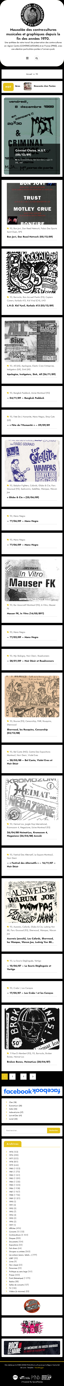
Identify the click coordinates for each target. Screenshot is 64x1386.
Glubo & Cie (44, 485)
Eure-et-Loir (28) (15, 1105)
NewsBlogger (39, 1367)
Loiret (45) (13, 1119)
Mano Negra (38, 416)
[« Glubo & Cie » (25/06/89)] (32, 460)
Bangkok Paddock (22, 392)
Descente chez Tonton (17, 86)
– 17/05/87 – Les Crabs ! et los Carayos (30, 993)
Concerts (12, 1231)
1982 (11, 1175)
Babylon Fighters (21, 485)
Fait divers (13, 1248)
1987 (11, 1191)
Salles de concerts (16, 1284)
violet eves (33, 755)
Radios (12, 1281)
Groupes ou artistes (17, 1251)
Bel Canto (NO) (21, 751)
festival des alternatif (23, 854)
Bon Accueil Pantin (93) (33, 297)
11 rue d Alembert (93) (20, 1053)
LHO (43, 300)
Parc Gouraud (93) (19, 930)
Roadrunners (43, 655)
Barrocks (18, 297)
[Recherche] (36, 58)
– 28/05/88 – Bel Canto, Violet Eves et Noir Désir (29, 762)
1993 (11, 1211)
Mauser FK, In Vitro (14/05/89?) (25, 613)
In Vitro (44, 605)
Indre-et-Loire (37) (16, 1112)
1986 (11, 1188)
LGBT (11, 1258)
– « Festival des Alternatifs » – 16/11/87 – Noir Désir (31, 864)
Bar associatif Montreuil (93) (27, 605)
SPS (20, 231)
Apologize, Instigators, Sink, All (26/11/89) (31, 374)
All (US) (17, 365)
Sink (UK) (26, 369)
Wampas (45, 488)
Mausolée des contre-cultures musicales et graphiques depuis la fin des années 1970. (33, 34)
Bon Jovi (17, 228)
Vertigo (37, 960)
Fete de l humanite (22, 416)
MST (21, 163)
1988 (11, 1195)
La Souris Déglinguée (23, 960)
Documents (13, 1241)
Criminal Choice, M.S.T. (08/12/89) (30, 152)
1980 (11, 1168)
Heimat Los (19, 824)
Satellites (36, 488)
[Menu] (27, 58)
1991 (11, 1205)
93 (18, 160)
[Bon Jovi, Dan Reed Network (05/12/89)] (32, 203)
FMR (39, 721)
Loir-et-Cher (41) (15, 1115)
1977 (11, 1158)
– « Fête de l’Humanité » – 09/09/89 (28, 425)
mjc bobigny (19, 655)
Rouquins (47, 721)
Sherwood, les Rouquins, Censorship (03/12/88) (27, 731)
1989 (11, 1198)
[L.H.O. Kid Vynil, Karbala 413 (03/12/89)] (32, 272)
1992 (11, 1208)
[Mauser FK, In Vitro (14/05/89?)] (32, 580)
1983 (11, 1178)
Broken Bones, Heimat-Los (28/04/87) (28, 1061)
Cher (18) (13, 1102)
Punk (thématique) (16, 1278)
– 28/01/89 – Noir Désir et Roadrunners (30, 661)
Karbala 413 (20, 300)
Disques (12, 1238)
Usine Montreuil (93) (40, 392)
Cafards (33, 485)
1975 (11, 1152)
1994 (11, 1215)
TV (10, 1288)
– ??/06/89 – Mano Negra (22, 521)
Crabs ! (17, 988)
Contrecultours (15, 1235)
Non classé (13, 1265)
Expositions (13, 1245)
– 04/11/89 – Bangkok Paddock (25, 398)
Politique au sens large (18, 1271)
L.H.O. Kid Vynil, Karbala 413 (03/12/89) (30, 305)
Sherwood (11, 724)
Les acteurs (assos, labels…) (20, 1255)
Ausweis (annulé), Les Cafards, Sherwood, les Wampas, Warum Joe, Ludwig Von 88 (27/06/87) (30, 940)
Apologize (26, 365)
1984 (11, 1181)
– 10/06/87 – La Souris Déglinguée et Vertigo (29, 967)
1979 (11, 1165)
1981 (11, 1171)
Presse (11, 1275)
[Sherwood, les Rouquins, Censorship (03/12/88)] (32, 696)
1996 (11, 1221)
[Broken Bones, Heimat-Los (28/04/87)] (32, 1028)
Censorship (30, 721)
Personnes (13, 1268)
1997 (11, 1225)
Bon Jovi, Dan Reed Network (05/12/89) (30, 236)
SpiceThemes (37, 1381)
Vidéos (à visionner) (17, 1291)
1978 (11, 1161)
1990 (11, 1201)
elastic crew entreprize (43, 365)
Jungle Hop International (36, 824)
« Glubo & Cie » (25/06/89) (23, 497)
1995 (11, 1218)
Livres (11, 1261)
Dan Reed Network (31, 228)
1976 (11, 1155)
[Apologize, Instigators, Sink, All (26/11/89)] (32, 341)
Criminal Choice (26, 160)
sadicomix (26, 488)
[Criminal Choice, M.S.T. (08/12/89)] (32, 136)
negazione (25, 827)
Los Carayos (27, 988)
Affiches (12, 1228)
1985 (11, 1185)
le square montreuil (43, 854)
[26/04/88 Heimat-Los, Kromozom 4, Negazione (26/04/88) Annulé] (32, 799)
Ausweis (17, 926)
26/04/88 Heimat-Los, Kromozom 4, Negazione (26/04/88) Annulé (27, 834)
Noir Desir (31, 655)
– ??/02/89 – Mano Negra (22, 637)
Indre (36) (13, 1109)
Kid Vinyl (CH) (33, 300)
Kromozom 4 (13, 827)
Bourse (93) (19, 721)
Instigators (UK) (14, 369)
